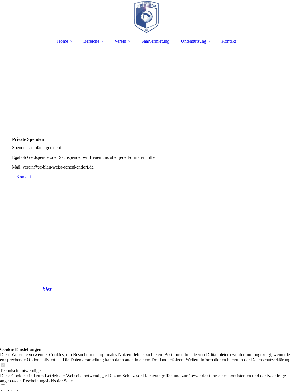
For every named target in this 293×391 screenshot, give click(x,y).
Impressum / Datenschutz (125, 306)
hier (47, 289)
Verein (120, 41)
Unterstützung (193, 41)
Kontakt (228, 41)
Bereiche (91, 41)
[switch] (3, 365)
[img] (146, 17)
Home (62, 41)
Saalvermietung (155, 41)
